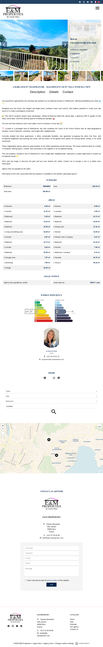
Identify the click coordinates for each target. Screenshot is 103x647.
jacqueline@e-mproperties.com (53, 359)
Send (51, 584)
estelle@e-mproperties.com (52, 538)
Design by (84, 643)
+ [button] (2, 425)
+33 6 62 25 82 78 (52, 356)
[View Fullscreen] (2, 433)
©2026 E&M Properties (22, 643)
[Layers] (99, 426)
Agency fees (48, 643)
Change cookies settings (64, 643)
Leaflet (100, 472)
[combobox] (51, 391)
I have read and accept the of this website (48, 580)
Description (37, 92)
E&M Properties (52, 517)
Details (54, 92)
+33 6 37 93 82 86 (53, 535)
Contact (68, 92)
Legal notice (37, 643)
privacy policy (52, 580)
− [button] (2, 428)
